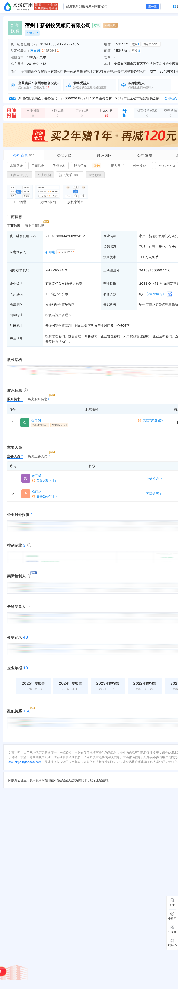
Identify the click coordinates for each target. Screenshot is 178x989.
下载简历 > (154, 478)
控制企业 (166, 166)
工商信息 (37, 166)
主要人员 (116, 166)
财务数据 (95, 175)
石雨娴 (35, 51)
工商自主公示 (19, 175)
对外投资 (141, 166)
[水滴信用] (18, 6)
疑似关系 (69, 175)
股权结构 (59, 166)
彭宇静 (37, 476)
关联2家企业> (153, 420)
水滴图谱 (16, 166)
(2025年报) (155, 294)
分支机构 (44, 175)
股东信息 (86, 166)
